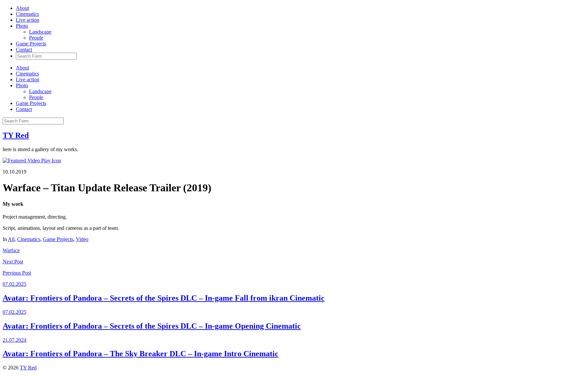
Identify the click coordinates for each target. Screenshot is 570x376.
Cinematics (27, 14)
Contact (24, 49)
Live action (27, 20)
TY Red (16, 135)
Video (82, 239)
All (11, 239)
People (36, 37)
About (22, 8)
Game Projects (31, 43)
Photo (22, 26)
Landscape (40, 32)
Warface (11, 250)
